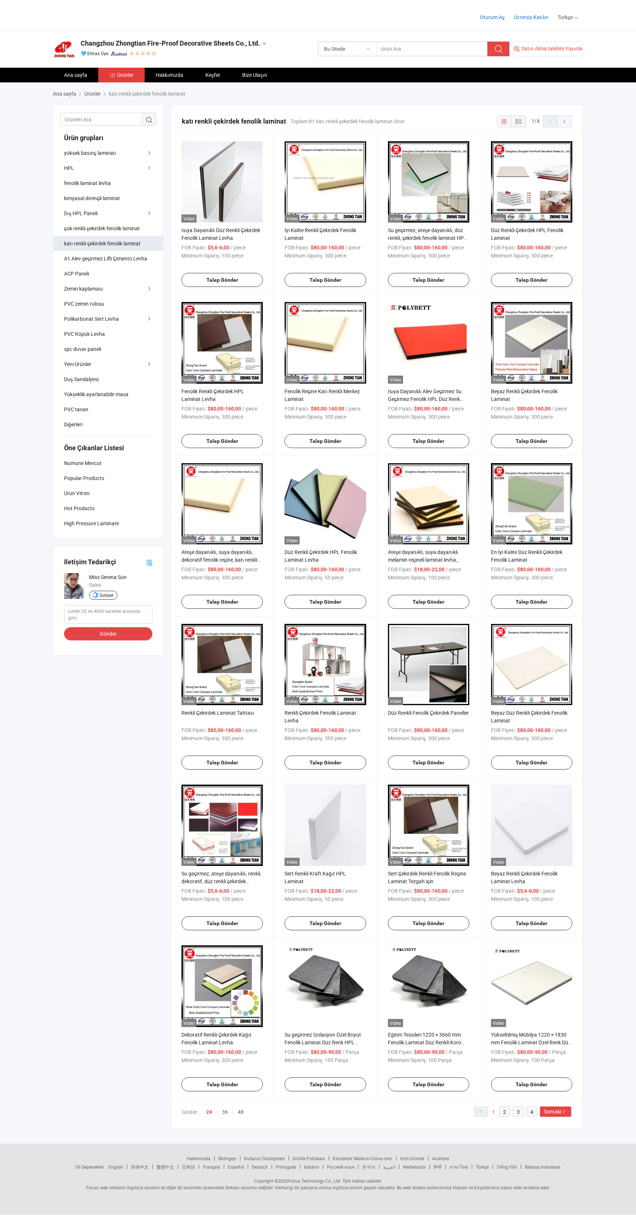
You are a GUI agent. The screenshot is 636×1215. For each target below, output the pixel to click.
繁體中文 (165, 1167)
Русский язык (340, 1167)
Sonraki (552, 1111)
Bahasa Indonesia (543, 1167)
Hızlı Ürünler (412, 1158)
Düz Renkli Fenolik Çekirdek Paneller (428, 712)
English (116, 1167)
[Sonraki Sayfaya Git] (565, 121)
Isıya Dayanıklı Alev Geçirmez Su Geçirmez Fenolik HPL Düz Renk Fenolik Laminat (425, 399)
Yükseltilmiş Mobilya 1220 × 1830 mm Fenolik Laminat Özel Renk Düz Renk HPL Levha (531, 1042)
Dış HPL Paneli (81, 213)
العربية (389, 1167)
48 (241, 1111)
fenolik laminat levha (87, 183)
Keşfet (212, 74)
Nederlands (414, 1167)
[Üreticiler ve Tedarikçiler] (100, 14)
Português (286, 1167)
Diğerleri (73, 424)
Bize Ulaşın (254, 74)
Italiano (311, 1167)
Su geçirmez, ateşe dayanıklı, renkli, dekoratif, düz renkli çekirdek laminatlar (221, 881)
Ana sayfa (75, 74)
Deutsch (260, 1167)
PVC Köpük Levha (84, 333)
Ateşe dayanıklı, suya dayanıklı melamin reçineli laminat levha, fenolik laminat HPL (423, 559)
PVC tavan (76, 409)
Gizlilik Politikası (309, 1158)
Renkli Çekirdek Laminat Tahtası (217, 712)
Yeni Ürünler (77, 363)
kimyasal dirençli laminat (92, 198)
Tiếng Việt (507, 1167)
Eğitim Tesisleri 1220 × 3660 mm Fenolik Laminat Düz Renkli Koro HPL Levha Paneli (424, 1042)
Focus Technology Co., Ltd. (314, 1181)
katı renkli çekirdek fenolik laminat (102, 243)
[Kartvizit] (149, 562)
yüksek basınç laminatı (90, 152)
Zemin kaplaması (83, 288)
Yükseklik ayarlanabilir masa (96, 394)
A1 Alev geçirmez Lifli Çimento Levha (105, 258)
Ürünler (125, 74)
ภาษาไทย (458, 1167)
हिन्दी (438, 1167)
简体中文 (140, 1167)
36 (225, 1111)
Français (211, 1167)
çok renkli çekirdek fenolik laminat (102, 228)
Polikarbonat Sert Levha (91, 318)
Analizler (440, 1158)
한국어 (368, 1167)
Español (236, 1167)
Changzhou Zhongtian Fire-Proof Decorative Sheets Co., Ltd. (170, 43)
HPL (69, 167)
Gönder (108, 633)
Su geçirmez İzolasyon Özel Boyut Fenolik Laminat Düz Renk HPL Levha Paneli (323, 1042)
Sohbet (106, 595)
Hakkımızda (169, 74)
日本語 (188, 1167)
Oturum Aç (492, 17)
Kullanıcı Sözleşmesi (264, 1158)
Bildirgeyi (227, 1158)
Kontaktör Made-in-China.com (362, 1158)
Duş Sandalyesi (81, 379)
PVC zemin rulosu (84, 303)
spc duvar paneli (82, 348)
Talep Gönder (222, 280)
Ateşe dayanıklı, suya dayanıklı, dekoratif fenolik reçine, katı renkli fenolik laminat (219, 559)
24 (209, 1112)
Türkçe (482, 1167)
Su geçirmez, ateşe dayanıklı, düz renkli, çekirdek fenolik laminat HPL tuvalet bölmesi (427, 238)
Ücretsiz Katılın (531, 17)
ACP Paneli (76, 273)
